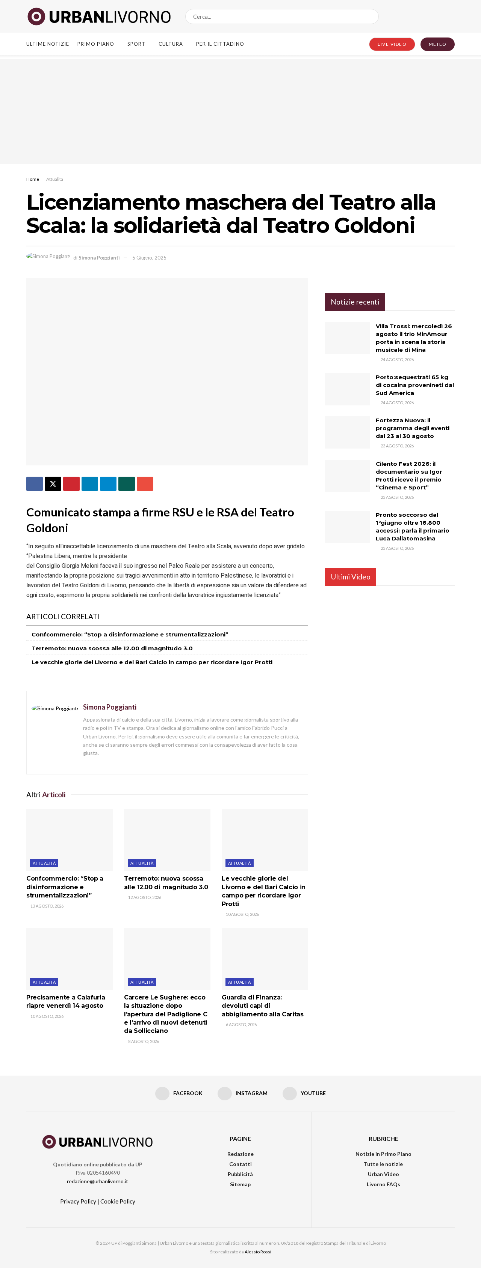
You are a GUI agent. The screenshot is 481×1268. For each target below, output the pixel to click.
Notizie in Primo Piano (383, 1154)
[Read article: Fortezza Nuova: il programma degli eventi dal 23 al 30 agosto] (347, 432)
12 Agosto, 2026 (144, 897)
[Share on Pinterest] (71, 484)
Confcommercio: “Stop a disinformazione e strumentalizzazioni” (130, 634)
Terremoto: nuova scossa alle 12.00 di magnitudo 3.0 (112, 648)
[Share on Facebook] (34, 484)
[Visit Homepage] (99, 16)
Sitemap (240, 1184)
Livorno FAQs (383, 1184)
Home (32, 179)
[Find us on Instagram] (439, 16)
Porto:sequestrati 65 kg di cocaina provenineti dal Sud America (415, 385)
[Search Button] (371, 16)
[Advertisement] (240, 111)
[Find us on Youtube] (452, 16)
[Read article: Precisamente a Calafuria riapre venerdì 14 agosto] (69, 958)
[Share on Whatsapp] (126, 484)
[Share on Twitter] (53, 484)
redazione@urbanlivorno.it (97, 1181)
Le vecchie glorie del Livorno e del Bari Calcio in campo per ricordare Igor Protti (152, 662)
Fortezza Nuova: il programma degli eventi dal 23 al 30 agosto (412, 428)
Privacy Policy (78, 1201)
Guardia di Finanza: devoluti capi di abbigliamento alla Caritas (263, 1006)
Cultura (171, 44)
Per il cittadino (220, 44)
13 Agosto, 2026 (47, 905)
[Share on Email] (145, 484)
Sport (136, 44)
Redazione (240, 1154)
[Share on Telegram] (108, 484)
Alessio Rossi (258, 1251)
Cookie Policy (117, 1201)
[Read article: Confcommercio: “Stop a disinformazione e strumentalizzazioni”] (69, 840)
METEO (437, 44)
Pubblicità (240, 1174)
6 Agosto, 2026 (241, 1024)
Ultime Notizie (47, 44)
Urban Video (383, 1174)
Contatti (240, 1164)
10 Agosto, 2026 (242, 914)
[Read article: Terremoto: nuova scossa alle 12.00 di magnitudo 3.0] (167, 840)
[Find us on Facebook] (426, 16)
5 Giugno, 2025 (149, 258)
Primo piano (95, 44)
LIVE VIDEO (392, 44)
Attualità (54, 179)
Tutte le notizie (383, 1164)
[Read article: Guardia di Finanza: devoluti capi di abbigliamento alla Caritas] (265, 958)
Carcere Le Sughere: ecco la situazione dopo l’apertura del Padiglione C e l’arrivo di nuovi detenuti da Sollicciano (165, 1014)
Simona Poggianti (99, 258)
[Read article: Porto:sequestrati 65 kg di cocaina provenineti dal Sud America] (347, 389)
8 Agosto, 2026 (143, 1041)
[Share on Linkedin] (90, 484)
